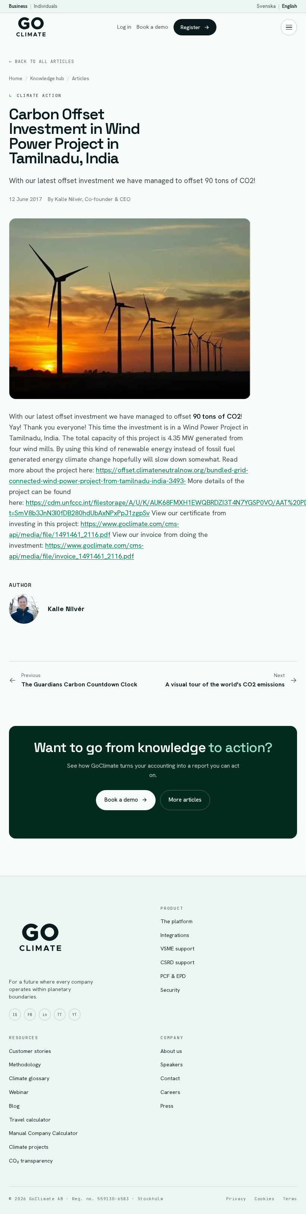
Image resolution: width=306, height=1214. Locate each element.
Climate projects (29, 1147)
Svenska (266, 6)
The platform (176, 921)
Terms (290, 1198)
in (45, 1014)
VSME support (177, 948)
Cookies (265, 1198)
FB (30, 1014)
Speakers (171, 1064)
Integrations (174, 935)
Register (195, 27)
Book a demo (152, 26)
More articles (185, 799)
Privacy (236, 1198)
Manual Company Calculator (43, 1133)
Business (18, 6)
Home (15, 78)
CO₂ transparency (31, 1160)
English (289, 6)
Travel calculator (30, 1119)
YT (74, 1014)
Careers (170, 1092)
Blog (14, 1106)
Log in (124, 26)
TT (59, 1014)
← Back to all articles (41, 62)
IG (15, 1014)
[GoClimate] (31, 26)
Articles (80, 78)
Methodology (25, 1064)
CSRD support (177, 962)
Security (170, 990)
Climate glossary (29, 1078)
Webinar (19, 1092)
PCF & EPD (173, 976)
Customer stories (30, 1051)
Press (167, 1106)
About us (171, 1051)
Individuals (45, 6)
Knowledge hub (47, 78)
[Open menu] (289, 27)
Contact (170, 1078)
